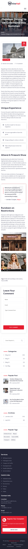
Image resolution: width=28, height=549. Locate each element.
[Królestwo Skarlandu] (14, 3)
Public (4, 491)
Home (2, 32)
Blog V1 (15, 358)
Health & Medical (7, 468)
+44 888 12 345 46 (6, 507)
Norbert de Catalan (8, 63)
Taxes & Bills (4, 280)
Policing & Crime (7, 460)
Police (4, 489)
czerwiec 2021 (15, 416)
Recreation (19, 279)
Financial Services (7, 481)
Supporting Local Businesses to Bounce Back (16, 390)
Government (10, 546)
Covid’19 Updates (18, 544)
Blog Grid (15, 355)
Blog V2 (15, 362)
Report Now (14, 529)
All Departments (7, 458)
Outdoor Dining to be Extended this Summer (16, 379)
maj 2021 (15, 420)
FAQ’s (4, 544)
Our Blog (7, 59)
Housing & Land (7, 466)
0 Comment (19, 63)
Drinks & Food (8, 279)
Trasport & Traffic (8, 463)
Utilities (13, 440)
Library (5, 486)
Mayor (14, 279)
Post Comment (13, 327)
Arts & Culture (7, 471)
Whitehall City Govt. (14, 541)
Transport (6, 440)
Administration (7, 478)
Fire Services (6, 483)
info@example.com (6, 512)
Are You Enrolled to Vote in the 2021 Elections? (17, 400)
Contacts (18, 546)
